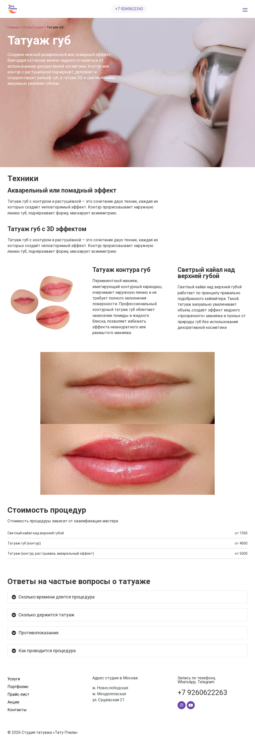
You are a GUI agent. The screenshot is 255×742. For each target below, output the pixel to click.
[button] (129, 9)
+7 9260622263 (202, 692)
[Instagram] (182, 705)
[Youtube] (191, 705)
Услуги (13, 679)
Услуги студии (33, 27)
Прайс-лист (18, 694)
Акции (13, 702)
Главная (13, 27)
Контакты (17, 709)
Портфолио (17, 686)
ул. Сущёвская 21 (110, 694)
